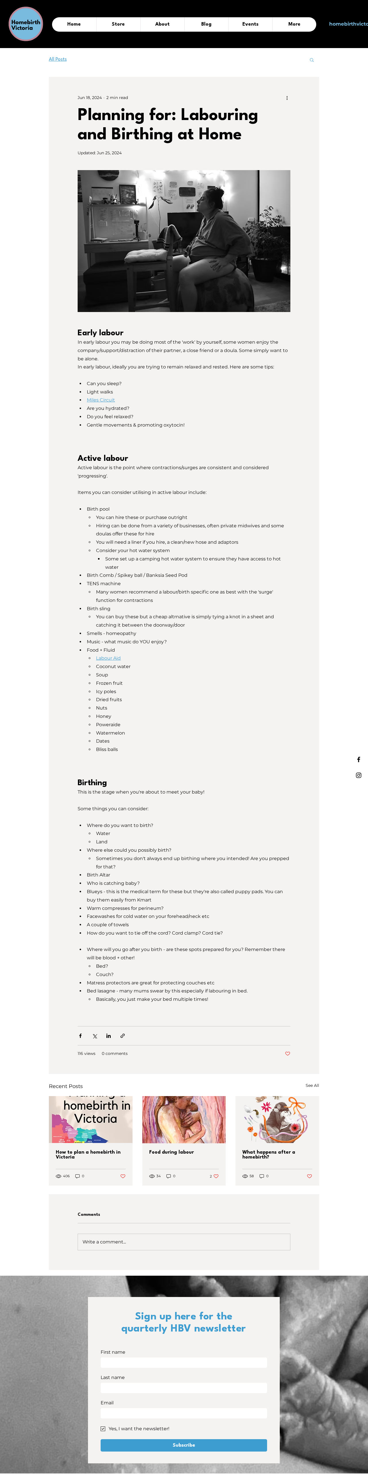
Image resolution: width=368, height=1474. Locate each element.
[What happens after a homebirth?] (277, 1119)
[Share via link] (122, 1036)
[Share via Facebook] (80, 1036)
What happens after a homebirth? (268, 1155)
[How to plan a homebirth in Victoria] (91, 1119)
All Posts (58, 59)
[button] (312, 59)
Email (107, 1402)
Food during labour (171, 1152)
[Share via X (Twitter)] (94, 1036)
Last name (113, 1377)
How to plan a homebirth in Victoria (88, 1155)
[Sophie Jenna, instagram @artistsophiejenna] (184, 1119)
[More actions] (286, 97)
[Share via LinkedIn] (108, 1036)
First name (113, 1352)
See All (312, 1085)
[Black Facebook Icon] (358, 759)
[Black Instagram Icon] (358, 775)
